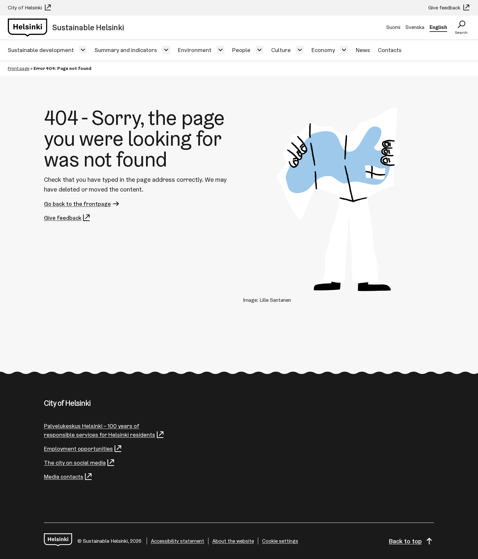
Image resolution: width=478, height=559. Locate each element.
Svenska (414, 27)
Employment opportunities (78, 448)
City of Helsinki (25, 7)
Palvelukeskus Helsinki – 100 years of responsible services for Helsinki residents (99, 430)
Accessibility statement (177, 541)
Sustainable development (41, 50)
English (438, 27)
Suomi (393, 27)
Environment (194, 50)
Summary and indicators (126, 50)
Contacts (390, 50)
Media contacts (63, 476)
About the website (233, 541)
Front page (18, 68)
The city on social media (75, 462)
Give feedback (445, 7)
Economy (323, 50)
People (241, 50)
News (363, 50)
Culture (281, 50)
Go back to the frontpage (77, 203)
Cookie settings (280, 541)
